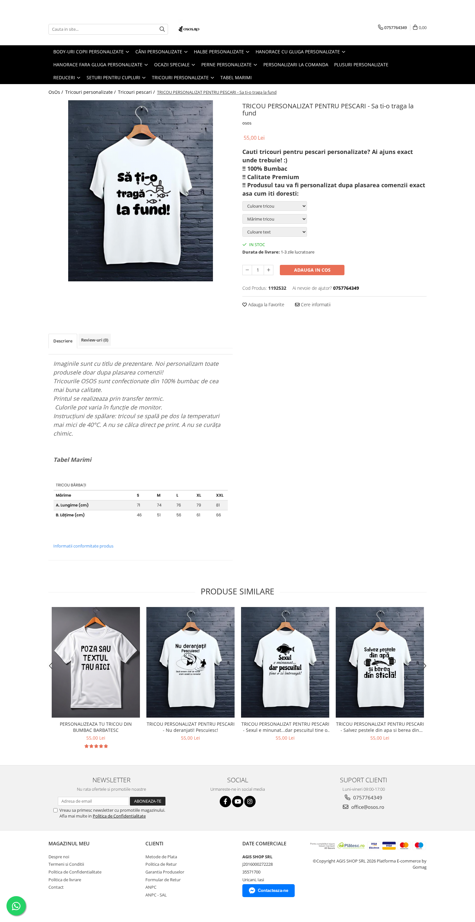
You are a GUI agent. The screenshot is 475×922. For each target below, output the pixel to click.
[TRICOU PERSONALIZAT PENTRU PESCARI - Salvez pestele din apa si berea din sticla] (380, 662)
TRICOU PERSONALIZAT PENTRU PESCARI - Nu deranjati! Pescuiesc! (191, 727)
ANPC (150, 887)
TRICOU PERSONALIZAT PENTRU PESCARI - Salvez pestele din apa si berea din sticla (380, 727)
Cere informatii (315, 304)
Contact (56, 887)
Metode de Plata (161, 857)
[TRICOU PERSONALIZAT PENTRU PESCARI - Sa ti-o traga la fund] (140, 190)
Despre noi (58, 857)
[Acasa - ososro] (210, 29)
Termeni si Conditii (66, 864)
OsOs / (56, 92)
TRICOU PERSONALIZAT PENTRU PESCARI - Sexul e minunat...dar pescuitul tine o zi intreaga (285, 727)
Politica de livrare (64, 880)
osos (246, 123)
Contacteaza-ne (273, 890)
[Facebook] (225, 801)
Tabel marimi (236, 77)
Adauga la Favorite (265, 304)
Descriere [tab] (62, 341)
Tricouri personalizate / (91, 92)
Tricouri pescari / (137, 92)
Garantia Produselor (164, 872)
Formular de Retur (163, 880)
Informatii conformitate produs (83, 546)
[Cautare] (162, 29)
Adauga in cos (312, 270)
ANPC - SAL (156, 895)
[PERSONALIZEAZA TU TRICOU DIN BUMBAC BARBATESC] (96, 662)
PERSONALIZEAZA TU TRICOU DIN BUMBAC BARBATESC (96, 727)
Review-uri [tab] (94, 340)
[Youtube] (237, 801)
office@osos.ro (367, 807)
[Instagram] (250, 801)
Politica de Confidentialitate (119, 816)
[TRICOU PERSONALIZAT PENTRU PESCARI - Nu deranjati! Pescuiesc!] (190, 662)
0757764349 (367, 797)
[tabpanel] (140, 190)
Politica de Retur (161, 864)
